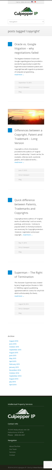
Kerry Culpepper (24, 87)
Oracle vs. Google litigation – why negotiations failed (26, 48)
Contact (12, 455)
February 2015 (14, 364)
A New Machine (38, 467)
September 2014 (15, 376)
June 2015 (12, 355)
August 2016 (13, 341)
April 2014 (12, 384)
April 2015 (12, 361)
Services (12, 452)
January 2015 (14, 367)
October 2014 (14, 373)
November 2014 (15, 370)
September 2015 (15, 350)
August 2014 (13, 379)
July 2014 (12, 382)
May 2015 (12, 358)
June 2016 (12, 344)
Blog (20, 92)
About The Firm (14, 446)
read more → (19, 74)
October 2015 (14, 347)
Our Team (13, 449)
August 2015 (13, 352)
